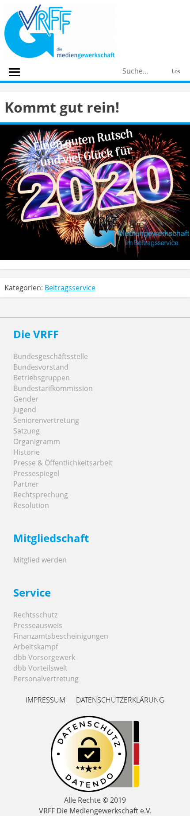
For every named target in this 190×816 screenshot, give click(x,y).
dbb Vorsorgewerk (44, 657)
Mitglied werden (40, 560)
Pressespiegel (36, 473)
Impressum (45, 700)
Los (176, 71)
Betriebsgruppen (41, 378)
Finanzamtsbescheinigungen (60, 636)
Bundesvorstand (40, 367)
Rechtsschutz (35, 615)
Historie (26, 452)
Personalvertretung (46, 678)
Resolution (31, 505)
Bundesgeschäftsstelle (50, 356)
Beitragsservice (70, 288)
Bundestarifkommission (53, 388)
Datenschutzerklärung (120, 700)
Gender (25, 399)
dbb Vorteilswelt (40, 668)
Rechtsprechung (40, 495)
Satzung (26, 431)
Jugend (24, 409)
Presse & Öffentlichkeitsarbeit (63, 463)
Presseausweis (37, 625)
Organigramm (36, 441)
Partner (26, 484)
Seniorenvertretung (46, 420)
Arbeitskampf (35, 647)
